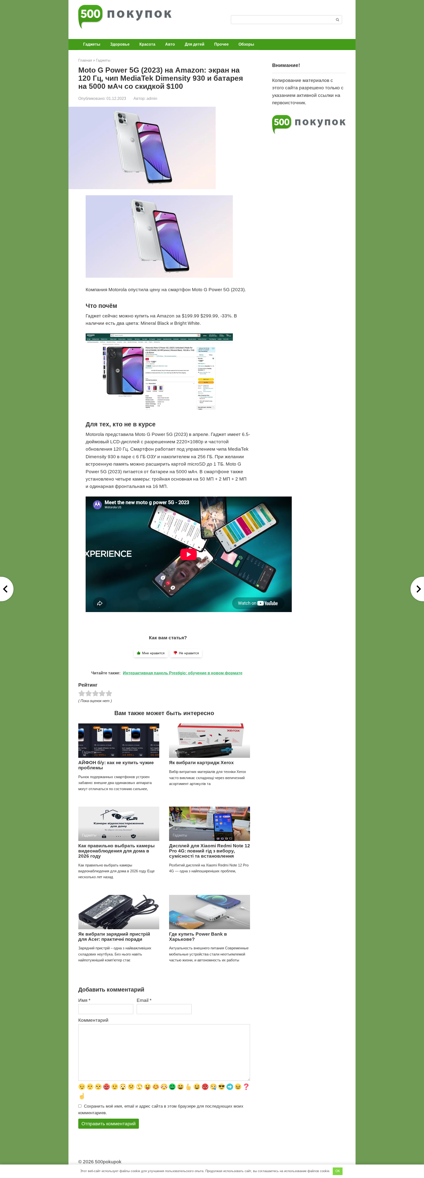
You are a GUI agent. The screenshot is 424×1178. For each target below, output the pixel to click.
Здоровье (120, 44)
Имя (84, 1000)
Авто (170, 44)
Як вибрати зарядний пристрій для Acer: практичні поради (114, 936)
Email (144, 1000)
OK (337, 1171)
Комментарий (93, 1020)
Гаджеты (91, 44)
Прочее (221, 44)
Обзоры (246, 44)
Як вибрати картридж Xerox (201, 762)
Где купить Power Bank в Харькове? (198, 936)
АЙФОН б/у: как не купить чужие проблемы (116, 765)
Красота (147, 44)
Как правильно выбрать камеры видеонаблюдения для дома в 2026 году (116, 851)
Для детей (194, 44)
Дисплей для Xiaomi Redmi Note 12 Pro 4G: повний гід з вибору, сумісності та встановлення (209, 851)
